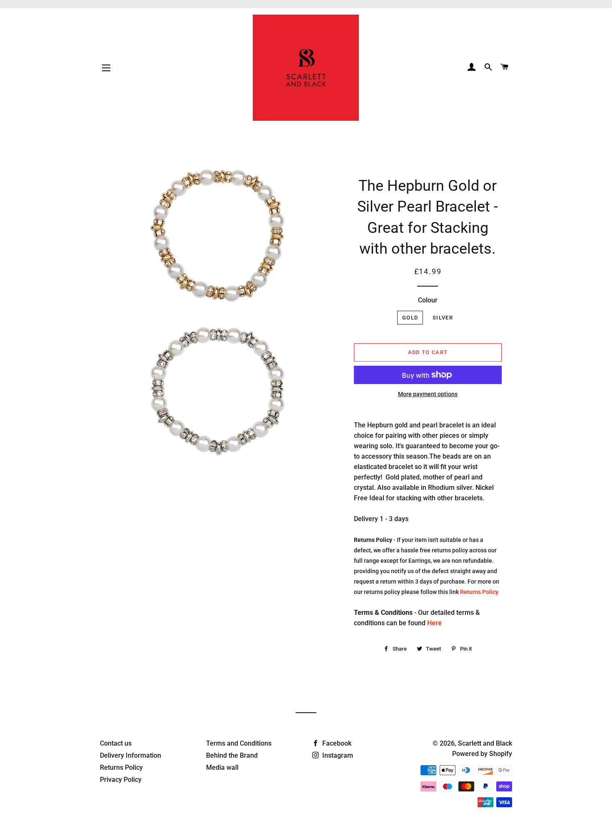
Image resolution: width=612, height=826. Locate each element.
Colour (428, 300)
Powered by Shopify (482, 754)
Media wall (222, 767)
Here (434, 623)
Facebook (336, 743)
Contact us (116, 743)
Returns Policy (479, 592)
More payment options (428, 394)
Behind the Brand (232, 755)
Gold (410, 317)
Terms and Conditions (238, 743)
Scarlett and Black (485, 743)
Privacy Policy (121, 780)
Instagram (337, 755)
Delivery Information (130, 755)
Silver (443, 317)
